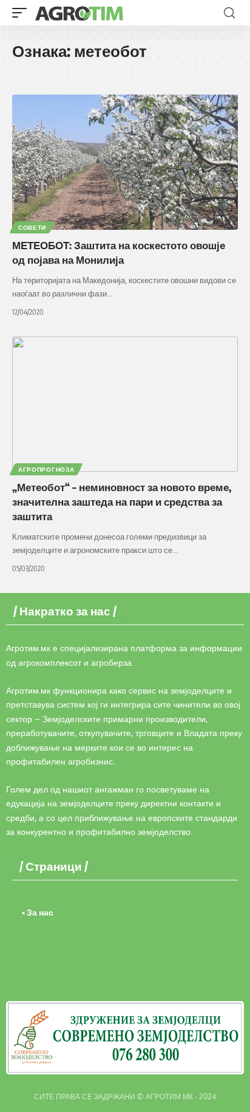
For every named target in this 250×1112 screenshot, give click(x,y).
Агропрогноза (46, 469)
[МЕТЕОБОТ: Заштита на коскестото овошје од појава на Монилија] (125, 162)
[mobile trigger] (22, 12)
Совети (32, 227)
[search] (229, 13)
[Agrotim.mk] (79, 12)
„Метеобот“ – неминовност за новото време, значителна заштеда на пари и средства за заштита (121, 501)
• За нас (37, 912)
